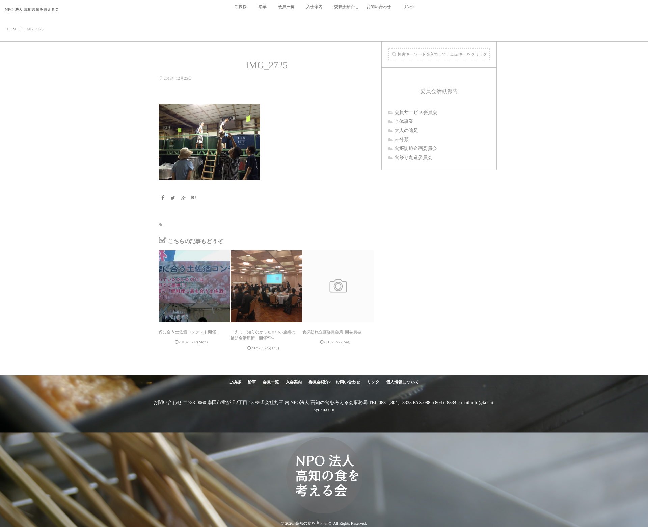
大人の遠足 (406, 130)
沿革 (263, 6)
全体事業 (404, 121)
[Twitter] (173, 198)
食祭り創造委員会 (413, 157)
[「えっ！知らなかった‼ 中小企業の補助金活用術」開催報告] (266, 286)
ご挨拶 (240, 6)
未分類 (402, 139)
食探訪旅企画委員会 (416, 148)
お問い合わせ (379, 6)
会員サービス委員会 (416, 112)
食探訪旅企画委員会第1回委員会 (331, 332)
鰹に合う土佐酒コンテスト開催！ (189, 332)
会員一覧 (286, 6)
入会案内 (314, 6)
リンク (409, 6)
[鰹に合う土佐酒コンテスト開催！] (194, 286)
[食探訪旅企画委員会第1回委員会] (338, 286)
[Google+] (183, 198)
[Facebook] (163, 198)
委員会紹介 (344, 6)
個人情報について (402, 382)
